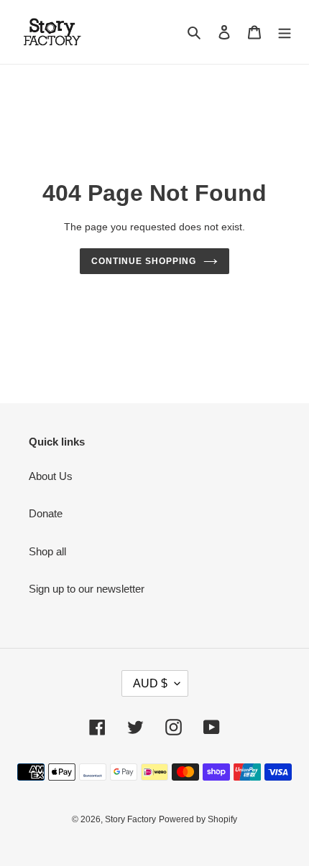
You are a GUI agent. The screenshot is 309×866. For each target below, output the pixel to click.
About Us (51, 476)
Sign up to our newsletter (86, 589)
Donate (46, 513)
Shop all (47, 551)
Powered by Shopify (198, 819)
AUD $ (150, 683)
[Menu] (284, 32)
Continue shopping (143, 261)
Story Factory (130, 819)
